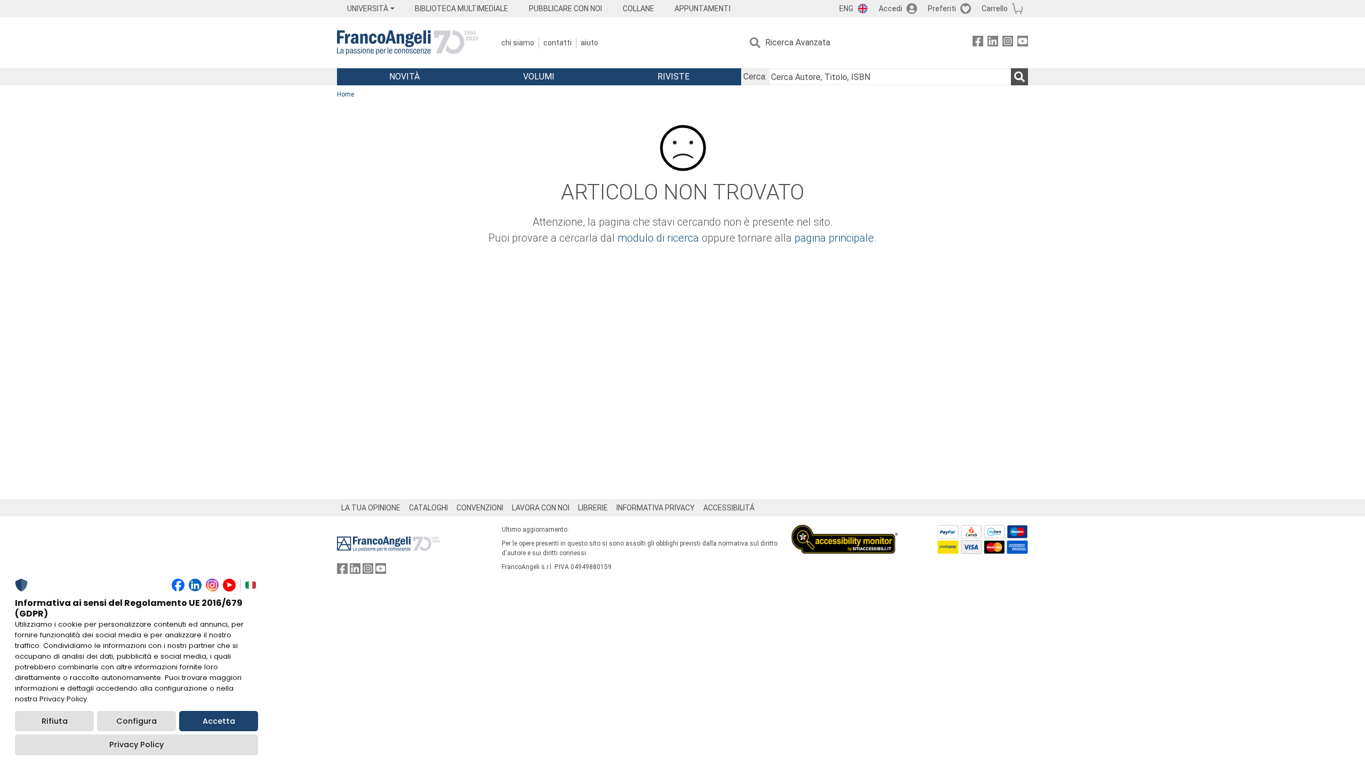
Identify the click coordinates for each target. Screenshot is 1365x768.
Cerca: (755, 76)
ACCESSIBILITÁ (728, 507)
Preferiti (942, 8)
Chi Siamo (517, 42)
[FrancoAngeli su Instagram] (1007, 43)
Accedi (890, 8)
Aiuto (589, 42)
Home (345, 94)
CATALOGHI (428, 507)
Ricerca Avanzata (797, 42)
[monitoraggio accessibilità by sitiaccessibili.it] (844, 531)
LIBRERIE (593, 507)
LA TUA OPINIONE (370, 507)
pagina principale (834, 237)
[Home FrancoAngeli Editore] (407, 43)
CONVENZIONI (479, 507)
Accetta (219, 721)
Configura (136, 721)
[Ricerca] (1019, 76)
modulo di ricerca (658, 237)
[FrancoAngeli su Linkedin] (992, 43)
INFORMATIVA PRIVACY (655, 507)
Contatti (557, 42)
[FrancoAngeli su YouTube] (1022, 43)
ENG (846, 8)
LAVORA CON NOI (540, 507)
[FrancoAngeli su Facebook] (978, 43)
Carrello (995, 8)
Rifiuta (55, 721)
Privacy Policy (136, 744)
